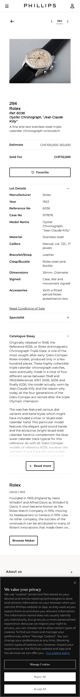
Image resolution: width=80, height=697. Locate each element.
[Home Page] (40, 6)
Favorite (42, 172)
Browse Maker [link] (23, 540)
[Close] (75, 582)
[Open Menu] (10, 6)
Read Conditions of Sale (27, 308)
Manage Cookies (40, 664)
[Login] (72, 6)
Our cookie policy (58, 653)
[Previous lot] (52, 21)
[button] (40, 61)
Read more (42, 466)
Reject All (40, 676)
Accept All (40, 689)
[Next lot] (68, 21)
